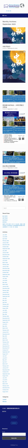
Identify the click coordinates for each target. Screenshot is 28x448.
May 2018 (5, 336)
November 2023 (6, 270)
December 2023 (6, 268)
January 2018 (5, 344)
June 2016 (5, 379)
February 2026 (6, 240)
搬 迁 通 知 (5, 216)
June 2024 (5, 260)
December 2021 (6, 294)
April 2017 (5, 362)
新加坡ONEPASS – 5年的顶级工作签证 (13, 106)
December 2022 (6, 288)
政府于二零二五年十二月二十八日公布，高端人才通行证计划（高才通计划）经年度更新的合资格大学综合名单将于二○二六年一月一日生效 (14, 225)
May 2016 (5, 381)
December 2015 (6, 387)
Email (3, 431)
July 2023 (5, 278)
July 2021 (5, 298)
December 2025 (6, 244)
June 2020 (5, 312)
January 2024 (5, 266)
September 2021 (6, 296)
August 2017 (5, 354)
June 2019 (5, 324)
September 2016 (6, 374)
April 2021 (5, 302)
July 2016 (5, 377)
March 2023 (5, 284)
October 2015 (5, 389)
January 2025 (5, 252)
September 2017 (6, 352)
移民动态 (4, 401)
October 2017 (5, 350)
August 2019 (5, 322)
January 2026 (5, 242)
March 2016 (5, 383)
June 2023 (5, 280)
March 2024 (5, 262)
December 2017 (6, 346)
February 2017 (6, 366)
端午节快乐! (5, 218)
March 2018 (5, 340)
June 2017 (5, 358)
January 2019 (5, 332)
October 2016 (5, 371)
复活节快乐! (5, 220)
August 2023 (5, 276)
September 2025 (6, 248)
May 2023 (5, 282)
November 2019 (6, 318)
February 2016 (6, 385)
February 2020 (6, 316)
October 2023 (5, 272)
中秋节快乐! (7, 46)
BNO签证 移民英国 (9, 166)
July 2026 (5, 234)
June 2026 (5, 236)
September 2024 (6, 258)
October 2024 (5, 256)
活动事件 (4, 399)
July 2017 (5, 356)
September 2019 (6, 320)
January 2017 (5, 368)
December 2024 (6, 254)
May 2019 (5, 326)
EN (7, 11)
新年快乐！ (5, 222)
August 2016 (5, 375)
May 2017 (5, 360)
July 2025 (5, 250)
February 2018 (6, 342)
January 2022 (5, 292)
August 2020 (5, 308)
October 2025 (5, 246)
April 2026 (5, 238)
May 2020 (5, 314)
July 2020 (5, 310)
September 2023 (6, 274)
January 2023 (5, 286)
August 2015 (5, 391)
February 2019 (6, 330)
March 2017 (5, 364)
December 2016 (6, 370)
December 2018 (6, 334)
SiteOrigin (13, 445)
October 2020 (5, 306)
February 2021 (6, 304)
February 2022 (6, 290)
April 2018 (5, 338)
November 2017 (6, 348)
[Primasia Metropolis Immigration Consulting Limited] (14, 5)
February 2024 (6, 264)
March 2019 (5, 328)
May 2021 (5, 300)
